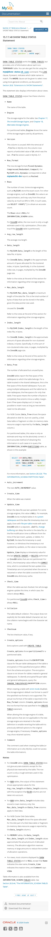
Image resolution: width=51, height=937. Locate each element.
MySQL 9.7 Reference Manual (14, 28)
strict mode (35, 689)
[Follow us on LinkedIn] (15, 929)
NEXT (32, 895)
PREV (18, 895)
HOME (24, 895)
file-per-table (26, 523)
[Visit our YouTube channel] (21, 929)
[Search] (41, 21)
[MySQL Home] (8, 6)
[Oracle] (9, 922)
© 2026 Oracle (23, 922)
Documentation (11, 13)
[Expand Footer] (46, 923)
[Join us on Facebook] (5, 929)
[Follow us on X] (10, 929)
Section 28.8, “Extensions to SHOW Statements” (23, 85)
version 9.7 (39, 29)
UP (28, 895)
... (29, 28)
